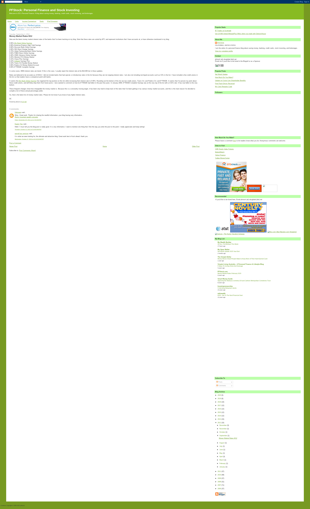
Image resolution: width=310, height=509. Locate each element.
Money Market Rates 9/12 (20, 36)
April (221, 456)
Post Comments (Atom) (27, 150)
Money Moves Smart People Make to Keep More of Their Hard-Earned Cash (242, 259)
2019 (219, 398)
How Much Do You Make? (224, 77)
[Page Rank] (219, 66)
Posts (220, 382)
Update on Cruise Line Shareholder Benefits (230, 80)
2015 (219, 412)
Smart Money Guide (225, 279)
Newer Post (13, 146)
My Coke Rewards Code (223, 87)
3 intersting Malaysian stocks (227, 288)
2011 (219, 471)
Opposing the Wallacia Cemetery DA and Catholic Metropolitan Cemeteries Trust (244, 281)
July (221, 446)
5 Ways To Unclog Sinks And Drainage (230, 266)
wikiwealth (221, 293)
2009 (219, 478)
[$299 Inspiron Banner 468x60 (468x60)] (37, 30)
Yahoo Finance (220, 155)
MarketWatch (219, 152)
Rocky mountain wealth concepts (26, 117)
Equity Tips (19, 124)
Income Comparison (29, 21)
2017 (219, 405)
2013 (219, 419)
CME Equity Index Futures (224, 149)
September (223, 435)
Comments (222, 386)
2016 (219, 409)
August (222, 443)
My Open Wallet (223, 249)
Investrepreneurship (225, 286)
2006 (219, 489)
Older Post (196, 146)
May (221, 453)
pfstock (220, 42)
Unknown (18, 112)
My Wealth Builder (224, 242)
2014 (219, 416)
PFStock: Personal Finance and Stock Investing (44, 10)
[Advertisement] (27, 168)
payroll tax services (21, 133)
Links (17, 21)
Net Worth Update (221, 74)
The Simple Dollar (224, 257)
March (221, 460)
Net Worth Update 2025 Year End (229, 251)
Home (10, 21)
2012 (219, 423)
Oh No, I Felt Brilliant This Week (228, 244)
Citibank (17, 61)
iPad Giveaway (52, 21)
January (222, 467)
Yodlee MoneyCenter (222, 158)
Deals (42, 21)
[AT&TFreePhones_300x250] (222, 232)
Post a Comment (15, 143)
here (234, 141)
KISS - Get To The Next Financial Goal (230, 295)
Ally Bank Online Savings (23, 43)
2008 (219, 482)
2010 (219, 475)
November (223, 429)
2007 (219, 485)
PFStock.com (223, 271)
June (221, 450)
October (222, 432)
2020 (219, 395)
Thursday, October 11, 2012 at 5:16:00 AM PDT (28, 129)
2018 (219, 402)
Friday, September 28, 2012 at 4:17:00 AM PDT (28, 120)
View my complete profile (224, 51)
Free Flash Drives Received (225, 83)
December (223, 425)
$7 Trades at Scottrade (223, 31)
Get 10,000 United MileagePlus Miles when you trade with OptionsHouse (240, 34)
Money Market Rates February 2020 (229, 273)
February (222, 463)
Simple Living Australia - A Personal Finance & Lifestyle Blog (241, 264)
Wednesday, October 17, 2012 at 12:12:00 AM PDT (29, 139)
